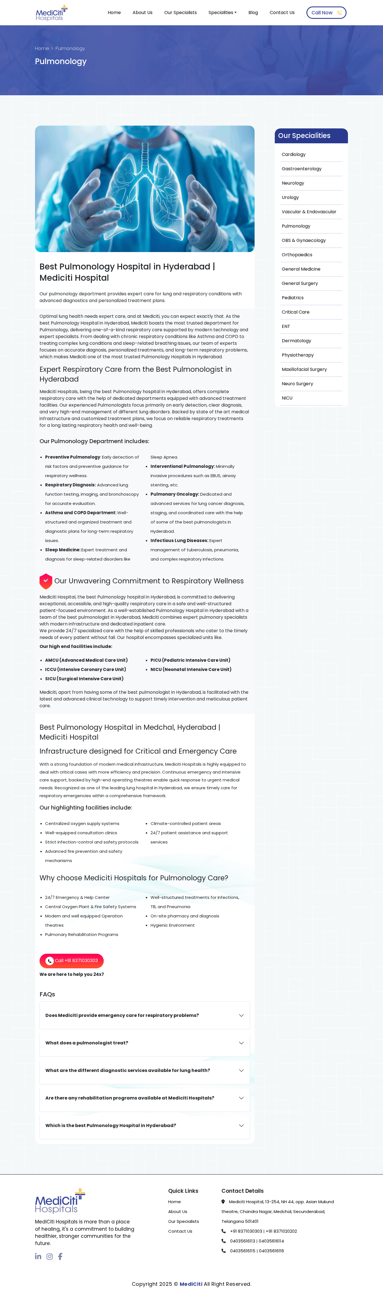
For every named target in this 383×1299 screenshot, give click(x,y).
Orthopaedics (297, 254)
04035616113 (242, 1241)
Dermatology (296, 340)
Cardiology (294, 154)
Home (114, 12)
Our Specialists (180, 12)
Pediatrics (293, 297)
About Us (143, 12)
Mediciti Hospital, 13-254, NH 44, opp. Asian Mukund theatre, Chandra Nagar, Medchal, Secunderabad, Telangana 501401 (278, 1211)
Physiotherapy (298, 355)
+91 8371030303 (245, 1231)
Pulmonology (296, 226)
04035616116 (271, 1251)
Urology (290, 197)
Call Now (323, 12)
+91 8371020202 (281, 1231)
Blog (253, 12)
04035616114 (271, 1241)
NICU (287, 398)
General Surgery (300, 283)
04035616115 (242, 1251)
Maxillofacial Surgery (304, 369)
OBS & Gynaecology (304, 240)
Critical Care (296, 312)
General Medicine (301, 269)
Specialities (221, 12)
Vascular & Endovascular (309, 211)
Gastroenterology (302, 169)
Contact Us (282, 12)
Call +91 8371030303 (76, 960)
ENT (286, 326)
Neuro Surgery (297, 383)
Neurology (293, 183)
